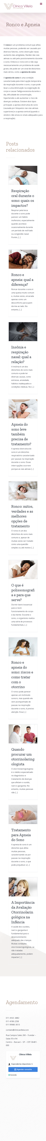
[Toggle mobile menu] (41, 4)
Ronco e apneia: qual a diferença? (22, 279)
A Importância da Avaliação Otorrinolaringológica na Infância (23, 912)
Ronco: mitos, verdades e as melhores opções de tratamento (22, 516)
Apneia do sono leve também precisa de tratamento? (21, 434)
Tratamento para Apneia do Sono (21, 835)
